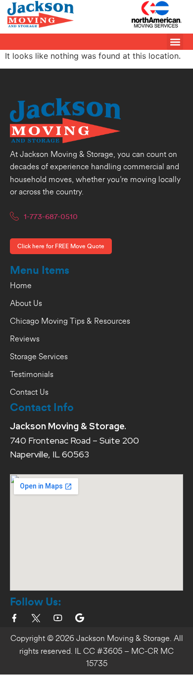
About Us (26, 303)
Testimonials (31, 374)
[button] (175, 42)
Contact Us (29, 392)
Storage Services (39, 357)
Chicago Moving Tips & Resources (70, 321)
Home (21, 286)
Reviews (25, 339)
